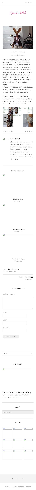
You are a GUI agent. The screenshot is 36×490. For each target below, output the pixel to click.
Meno (5, 312)
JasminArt (16, 139)
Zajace (22, 52)
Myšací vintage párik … (18, 229)
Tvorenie (14, 52)
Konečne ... (28, 279)
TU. (25, 104)
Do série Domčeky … (18, 259)
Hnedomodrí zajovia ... (11, 271)
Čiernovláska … (18, 199)
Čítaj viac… (16, 397)
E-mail (5, 320)
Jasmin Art (18, 12)
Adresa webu (6, 327)
